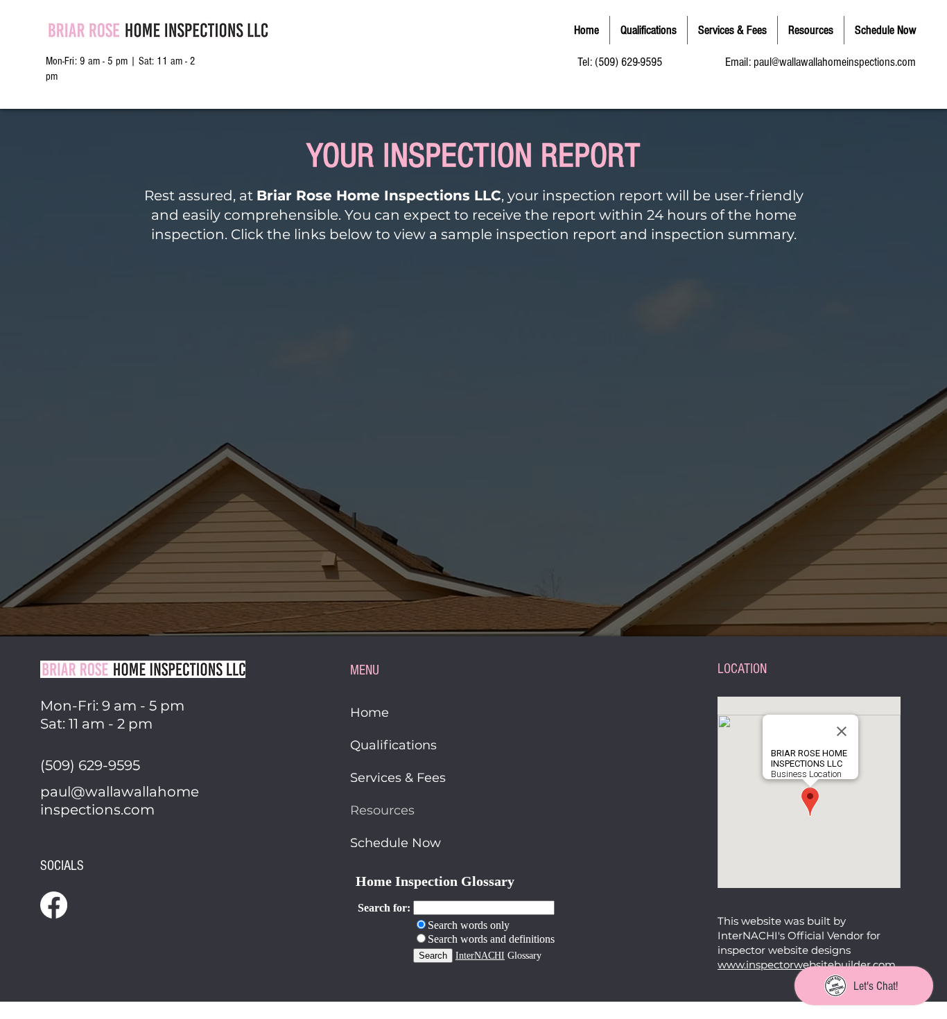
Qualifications (393, 745)
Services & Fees (398, 777)
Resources (382, 810)
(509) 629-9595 (628, 62)
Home (369, 712)
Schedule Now (395, 843)
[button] (811, 30)
